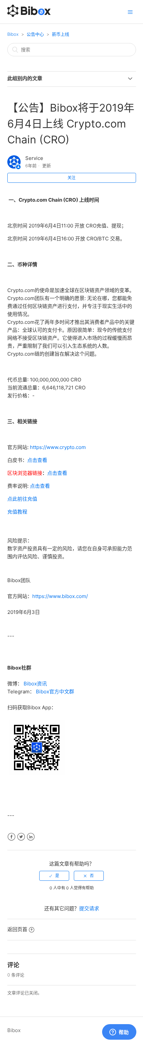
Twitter (21, 837)
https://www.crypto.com (58, 447)
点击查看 (37, 460)
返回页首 (17, 929)
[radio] (54, 876)
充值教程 (17, 512)
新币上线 (60, 34)
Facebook (11, 837)
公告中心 (35, 34)
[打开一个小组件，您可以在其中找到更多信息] (119, 1032)
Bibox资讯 (35, 683)
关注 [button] (71, 177)
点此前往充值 (22, 499)
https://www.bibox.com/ (60, 596)
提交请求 (89, 908)
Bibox (13, 34)
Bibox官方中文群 (55, 691)
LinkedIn (31, 837)
